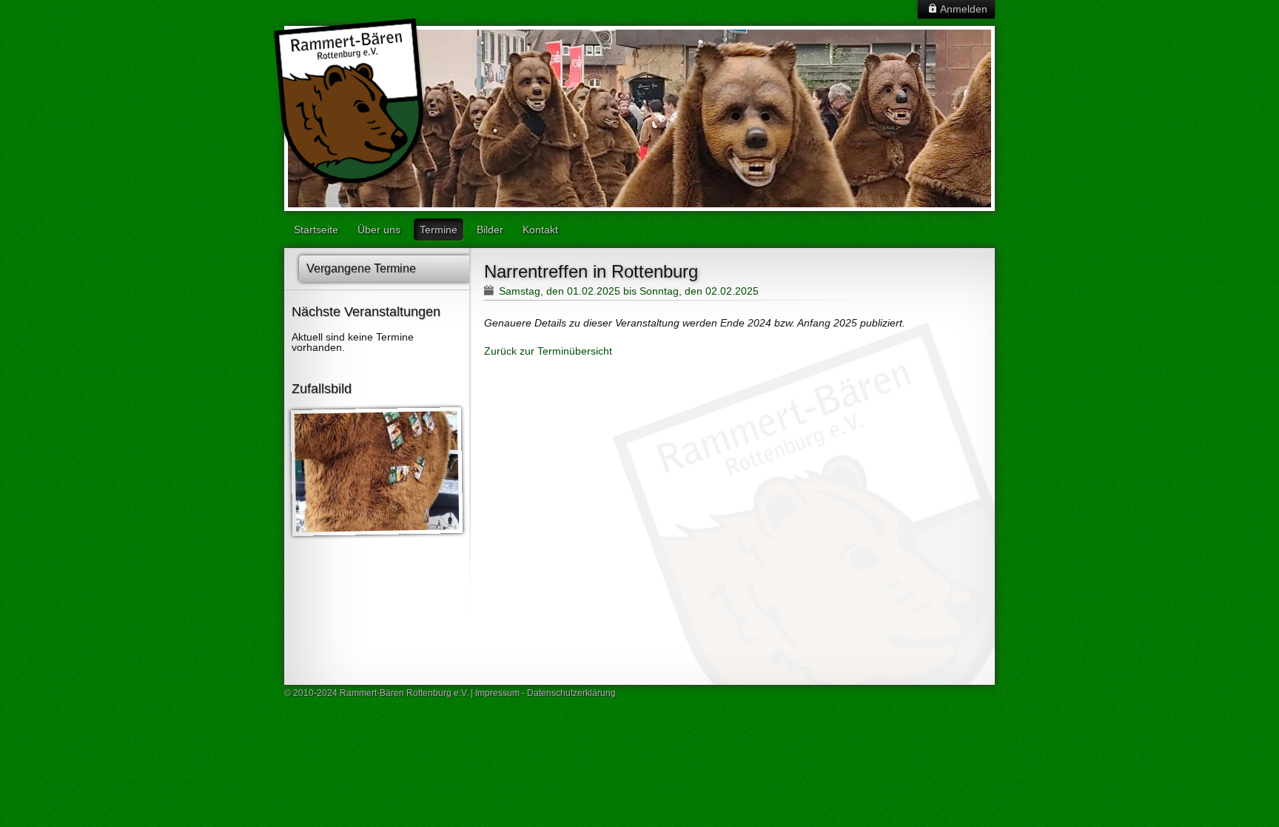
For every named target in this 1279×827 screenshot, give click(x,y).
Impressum (497, 693)
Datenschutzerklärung (571, 693)
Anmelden (963, 9)
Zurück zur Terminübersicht (548, 351)
